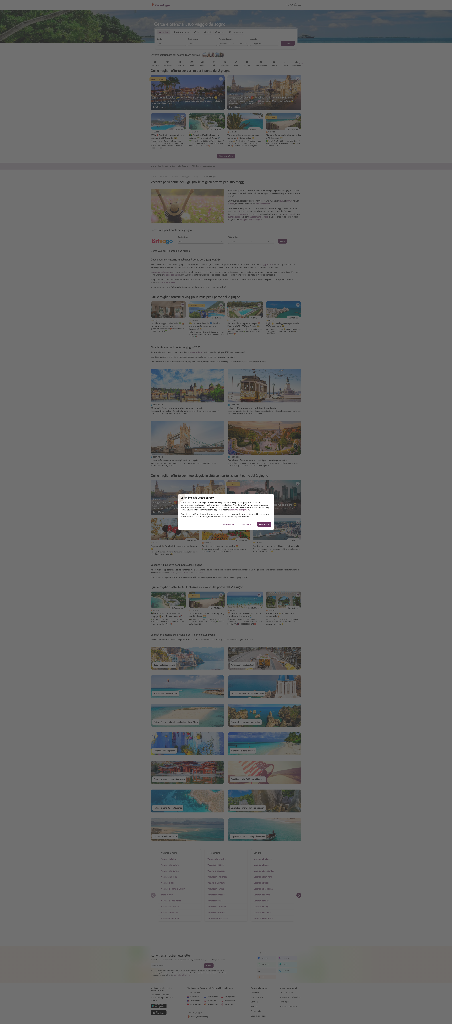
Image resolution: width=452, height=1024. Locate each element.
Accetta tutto (264, 524)
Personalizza (246, 524)
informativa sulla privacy (239, 510)
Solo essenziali (228, 524)
